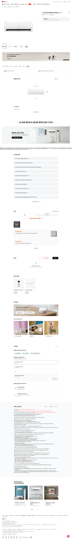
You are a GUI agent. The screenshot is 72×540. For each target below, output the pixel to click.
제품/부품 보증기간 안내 (36, 353)
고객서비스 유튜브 (5, 492)
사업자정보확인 (19, 487)
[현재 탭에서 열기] (36, 56)
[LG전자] (4, 2)
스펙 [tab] (3, 66)
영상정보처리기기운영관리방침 (31, 473)
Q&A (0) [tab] (15, 66)
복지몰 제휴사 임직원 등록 (52, 473)
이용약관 (7, 473)
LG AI (26, 4)
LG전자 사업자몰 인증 (59, 473)
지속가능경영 (65, 1)
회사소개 (61, 1)
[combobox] (36, 371)
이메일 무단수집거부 (11, 473)
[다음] (68, 59)
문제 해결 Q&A (18, 353)
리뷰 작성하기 (54, 211)
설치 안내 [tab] (56, 406)
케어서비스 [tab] (47, 214)
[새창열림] (34, 4)
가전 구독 (8, 4)
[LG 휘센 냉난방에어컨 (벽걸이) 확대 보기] (18, 27)
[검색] (54, 2)
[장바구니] (58, 2)
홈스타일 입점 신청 (4, 474)
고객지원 (11, 4)
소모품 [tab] (19, 66)
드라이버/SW (26, 353)
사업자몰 (69, 1)
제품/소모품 (4, 4)
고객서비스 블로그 (10, 492)
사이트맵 (3, 473)
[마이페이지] (56, 2)
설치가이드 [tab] (7, 66)
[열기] (25, 357)
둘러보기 (21, 312)
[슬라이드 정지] (63, 59)
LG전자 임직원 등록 (38, 473)
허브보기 (32, 312)
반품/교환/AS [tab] (51, 406)
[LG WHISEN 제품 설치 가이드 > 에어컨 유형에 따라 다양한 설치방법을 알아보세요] (36, 135)
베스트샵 (22, 4)
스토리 (19, 4)
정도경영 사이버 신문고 (65, 473)
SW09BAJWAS (17, 6)
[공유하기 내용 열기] (69, 12)
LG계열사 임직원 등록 (45, 473)
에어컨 (13, 6)
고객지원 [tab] (27, 66)
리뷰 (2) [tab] (11, 66)
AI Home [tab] (23, 66)
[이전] (67, 59)
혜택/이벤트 (16, 4)
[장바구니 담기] (23, 287)
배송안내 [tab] (46, 406)
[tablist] (36, 215)
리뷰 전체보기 (36, 248)
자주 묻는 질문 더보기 (35, 201)
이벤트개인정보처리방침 (23, 473)
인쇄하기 (57, 78)
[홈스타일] (29, 4)
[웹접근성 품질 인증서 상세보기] (31, 495)
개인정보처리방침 (17, 473)
